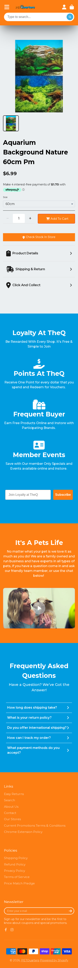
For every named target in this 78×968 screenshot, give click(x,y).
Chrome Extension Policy (23, 832)
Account (64, 7)
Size (5, 197)
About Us (11, 807)
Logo (25, 7)
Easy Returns (14, 794)
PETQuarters (30, 960)
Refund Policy (14, 864)
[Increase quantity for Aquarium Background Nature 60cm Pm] (30, 218)
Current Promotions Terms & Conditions (34, 825)
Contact (10, 813)
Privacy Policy (14, 871)
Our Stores (12, 819)
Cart (71, 7)
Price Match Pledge (19, 883)
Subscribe (63, 494)
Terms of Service (17, 877)
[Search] (70, 16)
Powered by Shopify (54, 960)
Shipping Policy (16, 858)
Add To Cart (59, 219)
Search (9, 800)
